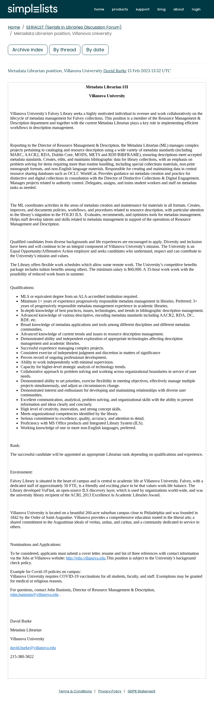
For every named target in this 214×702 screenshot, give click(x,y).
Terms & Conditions (75, 691)
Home (14, 27)
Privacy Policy (109, 691)
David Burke (115, 70)
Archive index (27, 49)
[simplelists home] (32, 9)
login (196, 9)
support (143, 9)
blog (161, 9)
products (120, 9)
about (178, 9)
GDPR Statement (141, 691)
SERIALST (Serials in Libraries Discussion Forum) (74, 27)
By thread (65, 49)
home (99, 9)
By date (95, 49)
